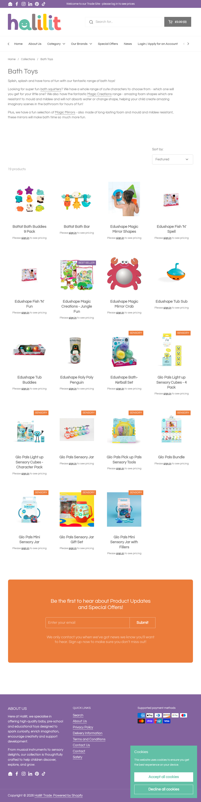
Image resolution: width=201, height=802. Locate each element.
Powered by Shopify (68, 795)
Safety (77, 757)
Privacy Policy (83, 727)
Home (12, 59)
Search (78, 715)
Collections (28, 59)
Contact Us (81, 745)
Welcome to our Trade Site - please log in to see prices (100, 3)
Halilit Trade (44, 795)
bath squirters (50, 89)
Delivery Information (87, 733)
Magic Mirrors (65, 112)
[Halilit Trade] (34, 22)
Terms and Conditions (89, 739)
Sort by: (157, 149)
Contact (79, 751)
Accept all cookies (164, 777)
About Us (80, 721)
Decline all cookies (163, 789)
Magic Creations (99, 94)
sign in (25, 238)
